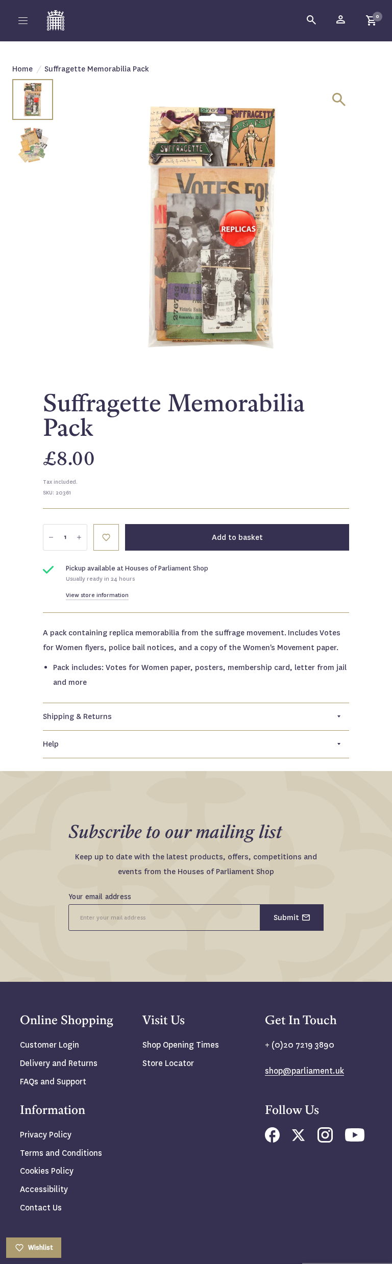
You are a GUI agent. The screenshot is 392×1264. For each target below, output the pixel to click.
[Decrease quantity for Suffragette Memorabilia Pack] (51, 537)
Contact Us (41, 1207)
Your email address (100, 896)
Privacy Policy (45, 1134)
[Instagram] (325, 1139)
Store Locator (168, 1063)
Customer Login (49, 1044)
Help (51, 744)
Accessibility (44, 1189)
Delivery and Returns (58, 1063)
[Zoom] (339, 99)
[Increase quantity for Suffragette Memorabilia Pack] (79, 537)
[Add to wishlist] (106, 537)
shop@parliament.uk (304, 1070)
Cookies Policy (47, 1171)
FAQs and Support (53, 1081)
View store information (97, 595)
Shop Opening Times (180, 1044)
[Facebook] (272, 1139)
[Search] (312, 20)
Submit (286, 917)
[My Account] (341, 20)
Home (22, 69)
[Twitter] (298, 1138)
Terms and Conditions (61, 1153)
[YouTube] (354, 1138)
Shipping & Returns (77, 716)
